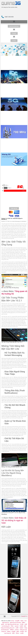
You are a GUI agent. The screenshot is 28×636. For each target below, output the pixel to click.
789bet (12, 629)
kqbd (22, 620)
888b (23, 622)
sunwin (17, 629)
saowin (16, 626)
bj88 (18, 631)
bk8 (25, 626)
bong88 (17, 620)
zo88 (17, 628)
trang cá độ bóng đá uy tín (7, 628)
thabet (8, 631)
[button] (14, 21)
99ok (12, 626)
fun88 (21, 626)
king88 (13, 631)
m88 (26, 624)
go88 (2, 624)
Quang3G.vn (24, 616)
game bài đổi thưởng (15, 622)
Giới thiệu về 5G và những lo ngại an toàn (13, 520)
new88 (22, 631)
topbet (21, 628)
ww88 (21, 633)
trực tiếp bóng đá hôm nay (12, 624)
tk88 (13, 633)
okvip (12, 620)
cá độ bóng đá (5, 626)
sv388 (21, 624)
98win (17, 633)
